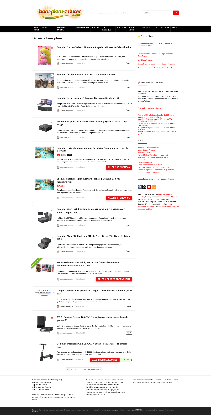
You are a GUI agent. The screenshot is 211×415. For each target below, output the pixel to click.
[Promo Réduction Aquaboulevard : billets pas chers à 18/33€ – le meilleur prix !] (44, 178)
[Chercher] (176, 13)
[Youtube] (149, 187)
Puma (147, 197)
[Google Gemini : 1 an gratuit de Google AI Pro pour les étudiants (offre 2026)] (44, 290)
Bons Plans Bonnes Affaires (148, 148)
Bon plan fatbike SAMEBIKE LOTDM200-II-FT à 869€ (86, 74)
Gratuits (146, 28)
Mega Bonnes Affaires (146, 150)
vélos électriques (117, 380)
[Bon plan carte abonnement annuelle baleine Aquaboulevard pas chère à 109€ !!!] (44, 147)
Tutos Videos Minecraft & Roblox (150, 165)
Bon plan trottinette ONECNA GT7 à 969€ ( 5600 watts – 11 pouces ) (92, 343)
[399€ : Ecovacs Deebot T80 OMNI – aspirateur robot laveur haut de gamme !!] (44, 317)
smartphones (98, 382)
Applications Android (39, 385)
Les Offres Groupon (146, 60)
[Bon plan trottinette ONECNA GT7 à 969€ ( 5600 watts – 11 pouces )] (44, 343)
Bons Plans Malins (145, 152)
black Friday (154, 199)
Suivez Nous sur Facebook (42, 387)
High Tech (131, 29)
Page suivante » (94, 369)
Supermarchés (82, 28)
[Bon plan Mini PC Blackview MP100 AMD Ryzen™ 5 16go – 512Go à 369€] (44, 235)
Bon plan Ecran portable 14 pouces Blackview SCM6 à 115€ (88, 98)
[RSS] (154, 187)
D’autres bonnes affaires (150, 108)
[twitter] (144, 187)
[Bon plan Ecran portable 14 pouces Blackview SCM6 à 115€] (44, 97)
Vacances (121, 28)
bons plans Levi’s (165, 194)
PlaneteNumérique (145, 162)
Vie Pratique (106, 29)
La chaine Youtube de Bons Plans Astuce (153, 167)
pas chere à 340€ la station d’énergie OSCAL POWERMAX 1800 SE (155, 120)
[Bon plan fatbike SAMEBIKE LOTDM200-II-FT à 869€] (44, 74)
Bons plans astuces (66, 64)
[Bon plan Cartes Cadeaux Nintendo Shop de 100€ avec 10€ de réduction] (44, 47)
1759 (84, 369)
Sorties (95, 28)
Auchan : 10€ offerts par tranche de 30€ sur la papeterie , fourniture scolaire (156, 116)
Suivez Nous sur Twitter (40, 390)
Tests (174, 28)
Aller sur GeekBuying (104, 360)
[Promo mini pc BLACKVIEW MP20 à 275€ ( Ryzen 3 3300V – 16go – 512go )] (44, 121)
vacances (103, 390)
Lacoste (141, 197)
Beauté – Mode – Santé (41, 29)
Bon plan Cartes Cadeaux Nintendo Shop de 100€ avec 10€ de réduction (94, 47)
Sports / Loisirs (61, 29)
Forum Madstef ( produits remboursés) (153, 155)
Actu (155, 28)
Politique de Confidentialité (41, 382)
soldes (171, 197)
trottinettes (89, 382)
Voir (129, 64)
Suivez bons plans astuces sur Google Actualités (156, 64)
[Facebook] (140, 187)
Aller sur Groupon (119, 167)
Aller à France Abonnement (114, 279)
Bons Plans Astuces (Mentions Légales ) (47, 380)
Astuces (165, 28)
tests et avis (103, 392)
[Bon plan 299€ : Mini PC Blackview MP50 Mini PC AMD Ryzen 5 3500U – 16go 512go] (44, 209)
